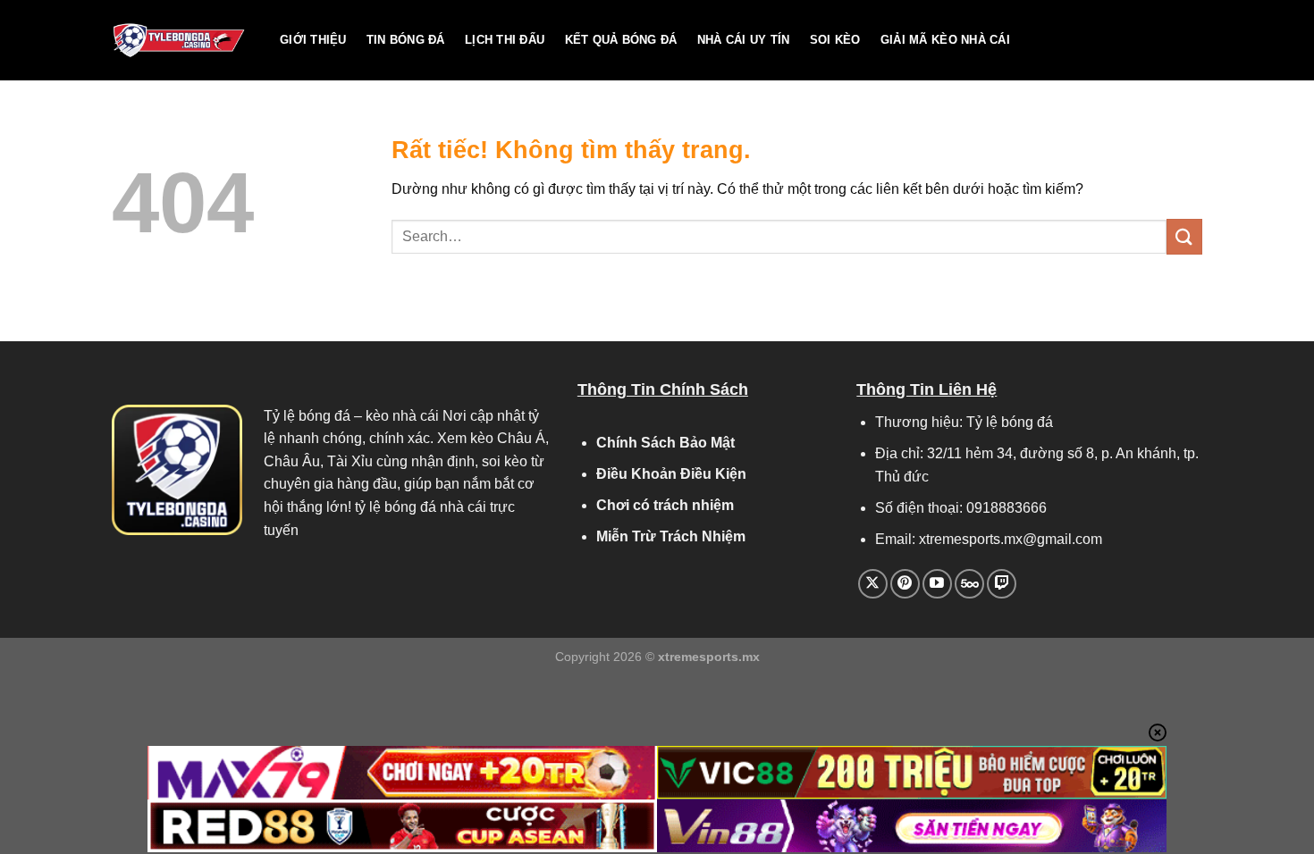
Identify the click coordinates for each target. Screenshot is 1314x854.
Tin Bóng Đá (405, 39)
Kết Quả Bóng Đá (621, 39)
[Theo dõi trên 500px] (969, 584)
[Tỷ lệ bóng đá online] (182, 40)
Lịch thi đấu (504, 39)
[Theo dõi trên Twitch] (1001, 584)
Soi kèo (835, 39)
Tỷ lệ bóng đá (307, 415)
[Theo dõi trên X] (873, 584)
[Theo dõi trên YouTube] (937, 584)
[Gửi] (1184, 236)
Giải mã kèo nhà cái (945, 39)
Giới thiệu (313, 39)
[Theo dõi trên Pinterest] (905, 584)
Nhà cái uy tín (743, 39)
